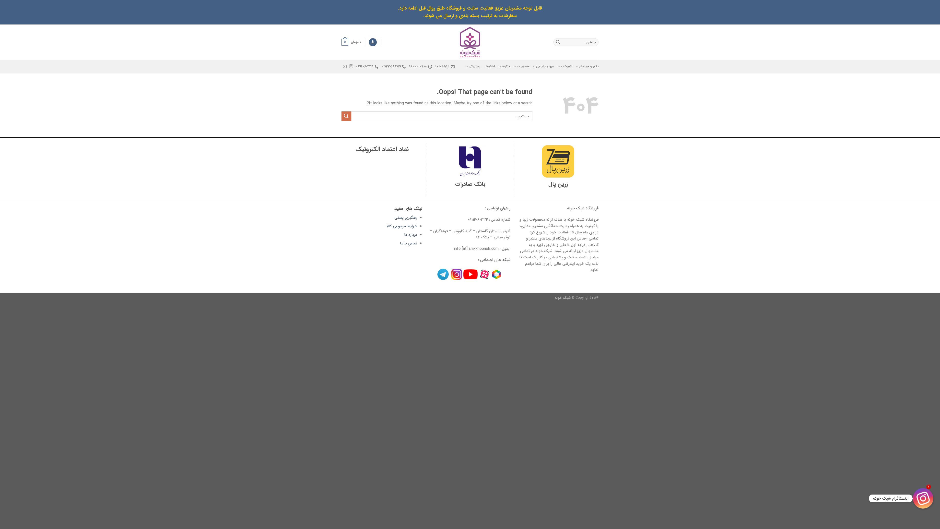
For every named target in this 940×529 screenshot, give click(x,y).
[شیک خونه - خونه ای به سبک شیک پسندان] (470, 42)
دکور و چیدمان (589, 66)
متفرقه (506, 66)
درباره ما (410, 235)
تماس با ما (408, 243)
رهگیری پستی (405, 218)
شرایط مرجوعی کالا (402, 226)
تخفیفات (489, 66)
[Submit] (558, 42)
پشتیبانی (474, 66)
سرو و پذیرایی (545, 66)
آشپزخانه (566, 66)
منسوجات (523, 66)
